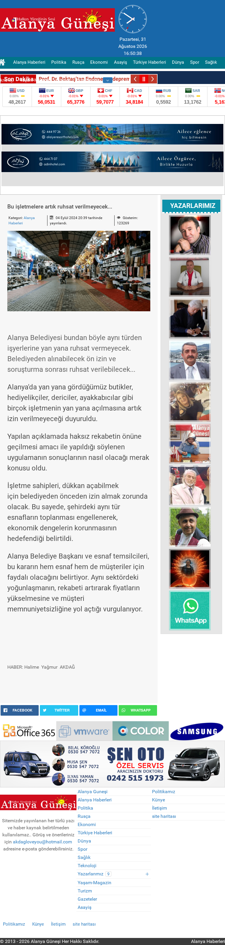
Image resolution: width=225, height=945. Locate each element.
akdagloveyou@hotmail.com (42, 842)
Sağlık (84, 857)
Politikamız (163, 791)
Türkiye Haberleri (95, 832)
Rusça (84, 816)
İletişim (159, 808)
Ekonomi (87, 824)
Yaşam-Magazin (94, 882)
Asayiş (84, 907)
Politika (85, 808)
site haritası (164, 816)
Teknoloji (87, 865)
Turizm (85, 891)
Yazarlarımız (94, 874)
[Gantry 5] (28, 730)
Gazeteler (87, 899)
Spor (82, 849)
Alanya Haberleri (95, 800)
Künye (158, 800)
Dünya (84, 841)
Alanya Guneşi (93, 791)
